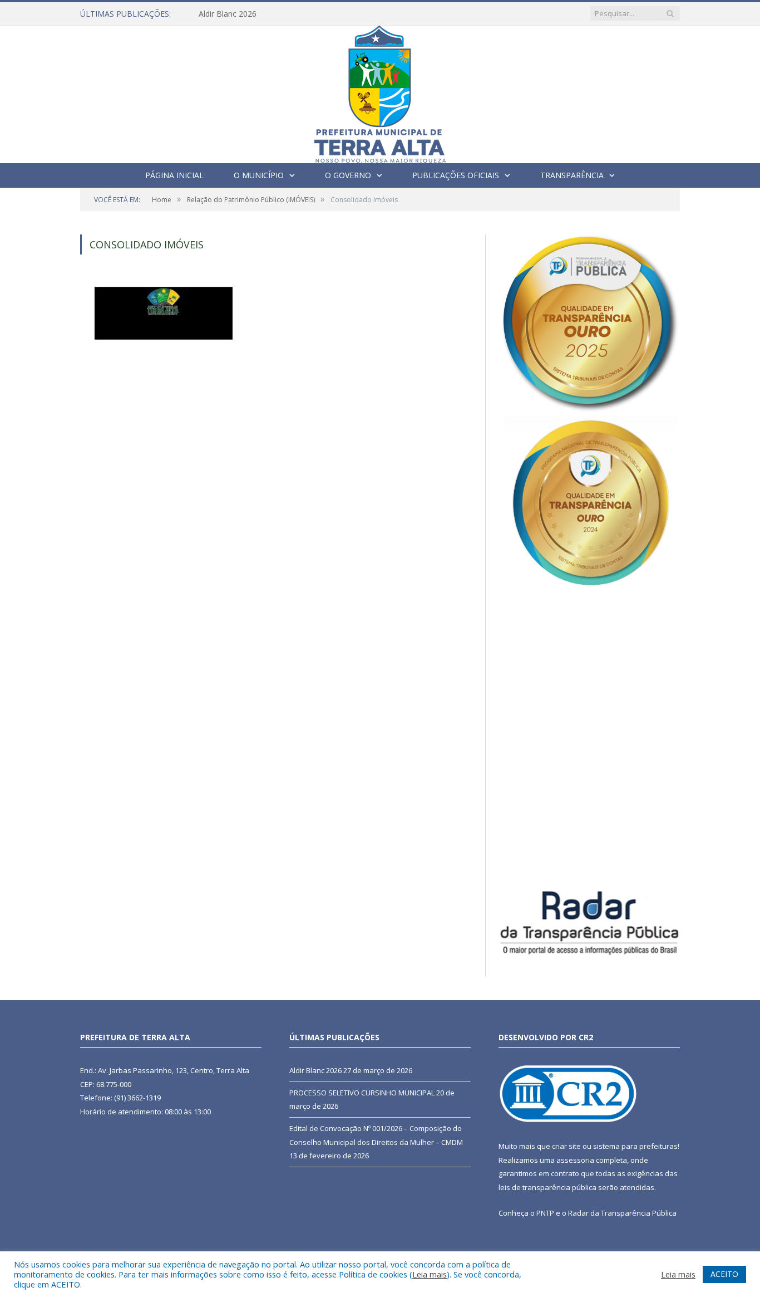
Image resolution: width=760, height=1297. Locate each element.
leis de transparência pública (547, 1187)
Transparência (572, 175)
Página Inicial (174, 175)
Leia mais (429, 1274)
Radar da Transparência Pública (622, 1213)
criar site (566, 1146)
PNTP (545, 1213)
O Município (259, 175)
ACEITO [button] (724, 1274)
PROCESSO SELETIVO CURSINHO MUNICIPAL (362, 1093)
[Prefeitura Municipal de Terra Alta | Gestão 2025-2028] (380, 91)
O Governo (348, 175)
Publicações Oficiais (455, 175)
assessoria (575, 1160)
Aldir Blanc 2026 (227, 14)
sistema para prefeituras (635, 1146)
